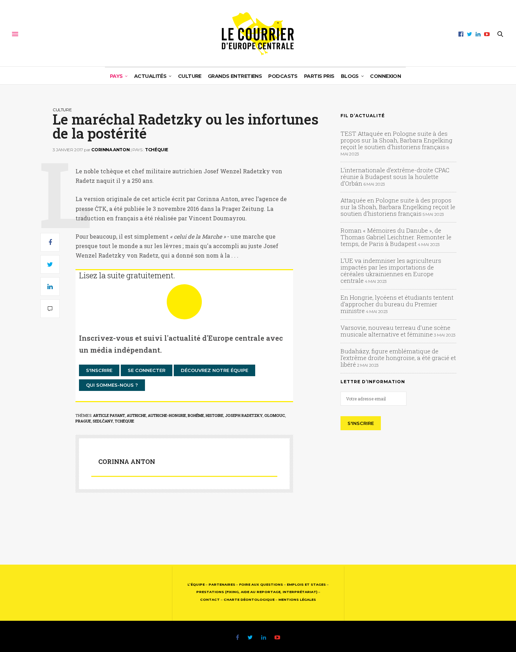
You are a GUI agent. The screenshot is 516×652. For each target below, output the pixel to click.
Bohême (196, 415)
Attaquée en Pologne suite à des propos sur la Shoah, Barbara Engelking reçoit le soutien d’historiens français (397, 207)
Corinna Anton (110, 149)
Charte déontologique (249, 599)
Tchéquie (156, 149)
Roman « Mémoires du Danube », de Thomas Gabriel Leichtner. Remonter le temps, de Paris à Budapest (395, 237)
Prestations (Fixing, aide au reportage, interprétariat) (256, 592)
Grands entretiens (235, 76)
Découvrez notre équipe (214, 370)
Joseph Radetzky (244, 415)
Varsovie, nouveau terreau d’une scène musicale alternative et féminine (395, 331)
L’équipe (196, 584)
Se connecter (146, 370)
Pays (116, 76)
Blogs (350, 76)
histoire (214, 415)
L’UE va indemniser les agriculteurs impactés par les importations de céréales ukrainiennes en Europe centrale (390, 271)
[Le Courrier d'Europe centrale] (258, 34)
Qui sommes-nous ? (112, 385)
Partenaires (222, 584)
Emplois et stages (306, 584)
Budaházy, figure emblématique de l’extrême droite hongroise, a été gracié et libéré (398, 357)
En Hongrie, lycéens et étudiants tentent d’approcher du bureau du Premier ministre (397, 304)
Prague (83, 421)
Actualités (150, 76)
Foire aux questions (261, 584)
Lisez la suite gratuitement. (127, 275)
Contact (210, 599)
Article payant (109, 415)
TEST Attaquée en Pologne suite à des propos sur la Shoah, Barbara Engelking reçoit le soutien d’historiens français (396, 140)
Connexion (385, 76)
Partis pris (319, 76)
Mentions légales (297, 599)
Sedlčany (103, 421)
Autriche (136, 415)
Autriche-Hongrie (167, 415)
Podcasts (283, 76)
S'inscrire (99, 370)
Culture (189, 76)
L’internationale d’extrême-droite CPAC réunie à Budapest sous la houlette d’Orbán (394, 176)
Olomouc (274, 415)
